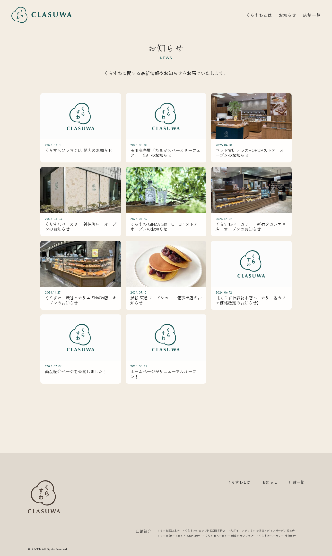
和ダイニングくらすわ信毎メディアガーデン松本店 (262, 530)
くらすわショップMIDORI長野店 (205, 530)
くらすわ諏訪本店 (168, 530)
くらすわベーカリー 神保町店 (277, 536)
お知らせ (287, 15)
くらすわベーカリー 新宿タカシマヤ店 (229, 536)
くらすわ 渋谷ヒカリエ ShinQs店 (178, 536)
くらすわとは (259, 15)
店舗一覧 (311, 15)
